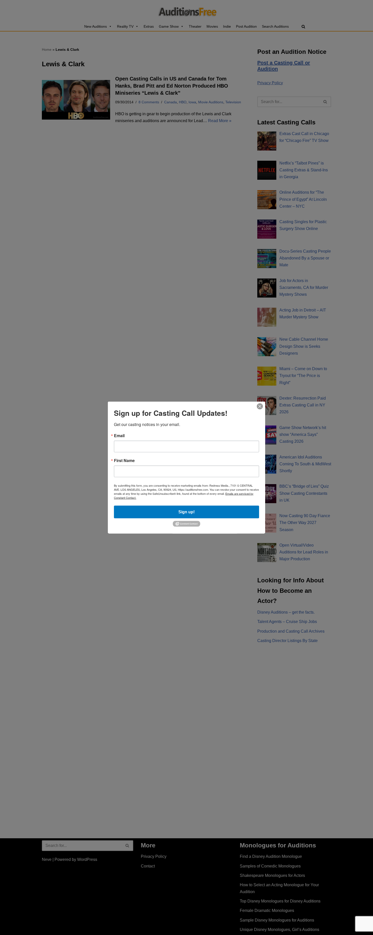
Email (119, 435)
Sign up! (186, 512)
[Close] (260, 406)
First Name (124, 460)
